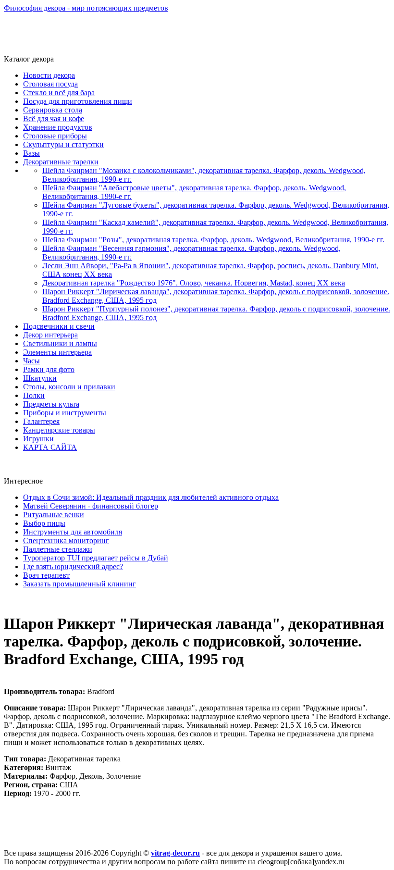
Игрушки (38, 439)
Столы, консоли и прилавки (69, 387)
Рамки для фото (48, 369)
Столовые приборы (55, 136)
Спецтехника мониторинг (66, 540)
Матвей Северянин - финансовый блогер (90, 506)
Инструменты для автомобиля (72, 532)
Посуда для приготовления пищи (77, 101)
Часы (31, 361)
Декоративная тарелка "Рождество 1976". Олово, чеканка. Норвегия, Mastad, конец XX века (193, 283)
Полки (34, 395)
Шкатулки (40, 378)
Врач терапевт (46, 575)
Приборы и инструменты (64, 413)
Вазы (31, 153)
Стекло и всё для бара (59, 92)
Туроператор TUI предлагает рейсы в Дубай (95, 558)
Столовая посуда (50, 84)
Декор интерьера (50, 335)
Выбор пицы (44, 523)
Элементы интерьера (57, 352)
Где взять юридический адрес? (73, 566)
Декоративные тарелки (60, 162)
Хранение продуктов (57, 127)
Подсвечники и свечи (59, 326)
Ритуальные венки (53, 514)
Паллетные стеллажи (57, 549)
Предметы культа (51, 404)
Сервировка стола (52, 110)
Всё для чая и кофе (53, 118)
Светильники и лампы (60, 343)
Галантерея (41, 421)
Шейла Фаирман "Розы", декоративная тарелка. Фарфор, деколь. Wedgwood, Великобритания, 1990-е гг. (213, 240)
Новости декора (49, 75)
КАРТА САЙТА (50, 447)
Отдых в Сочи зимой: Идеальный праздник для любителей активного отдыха (151, 497)
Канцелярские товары (59, 430)
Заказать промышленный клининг (79, 584)
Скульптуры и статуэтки (63, 144)
